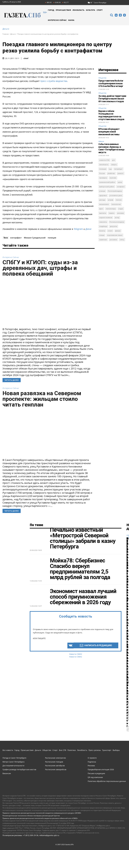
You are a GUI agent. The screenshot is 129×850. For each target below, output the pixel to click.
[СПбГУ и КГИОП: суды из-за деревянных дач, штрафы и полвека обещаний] (49, 303)
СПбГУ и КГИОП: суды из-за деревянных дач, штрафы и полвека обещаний (40, 268)
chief (26, 58)
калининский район (107, 182)
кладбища (103, 226)
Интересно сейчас (11, 257)
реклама (120, 213)
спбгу (122, 240)
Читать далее (11, 380)
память (112, 213)
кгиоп (110, 231)
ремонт (120, 173)
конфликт (121, 187)
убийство (111, 173)
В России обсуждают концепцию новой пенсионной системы (109, 132)
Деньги (6, 29)
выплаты (102, 213)
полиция (52, 237)
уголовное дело (116, 195)
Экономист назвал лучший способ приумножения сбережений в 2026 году (83, 597)
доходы (102, 200)
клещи (101, 235)
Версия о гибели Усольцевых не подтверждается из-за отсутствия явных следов (111, 115)
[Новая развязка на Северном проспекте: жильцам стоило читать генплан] (49, 434)
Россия (102, 173)
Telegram (78, 228)
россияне (113, 240)
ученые (102, 191)
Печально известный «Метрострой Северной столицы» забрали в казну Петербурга (82, 538)
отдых (120, 209)
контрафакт (16, 237)
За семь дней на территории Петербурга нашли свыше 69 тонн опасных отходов (112, 99)
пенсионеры (111, 209)
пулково (113, 178)
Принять (119, 840)
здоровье (103, 195)
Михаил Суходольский (34, 237)
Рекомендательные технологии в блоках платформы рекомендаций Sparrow (31, 816)
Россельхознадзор (117, 222)
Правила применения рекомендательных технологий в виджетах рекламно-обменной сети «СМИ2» (40, 818)
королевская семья (114, 235)
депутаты (113, 226)
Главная (6, 34)
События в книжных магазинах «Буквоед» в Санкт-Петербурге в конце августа (111, 148)
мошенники (104, 204)
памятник (103, 240)
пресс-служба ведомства (53, 80)
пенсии (119, 200)
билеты (102, 231)
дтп (113, 160)
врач (101, 209)
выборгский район (106, 187)
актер (117, 217)
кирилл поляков (105, 217)
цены (120, 182)
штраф (110, 200)
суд (110, 169)
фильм (117, 231)
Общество (102, 78)
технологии (116, 204)
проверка (103, 178)
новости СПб (104, 160)
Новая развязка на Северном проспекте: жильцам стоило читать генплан (42, 399)
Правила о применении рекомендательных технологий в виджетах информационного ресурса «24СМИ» (42, 813)
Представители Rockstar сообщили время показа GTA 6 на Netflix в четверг (110, 83)
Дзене (88, 228)
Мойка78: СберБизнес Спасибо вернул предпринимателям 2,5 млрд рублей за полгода (80, 568)
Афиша (101, 141)
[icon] (111, 15)
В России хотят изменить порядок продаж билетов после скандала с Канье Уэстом (127, 625)
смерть (114, 164)
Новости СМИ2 (75, 654)
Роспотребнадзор (115, 191)
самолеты (103, 222)
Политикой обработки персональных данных (46, 841)
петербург (118, 169)
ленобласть (103, 164)
